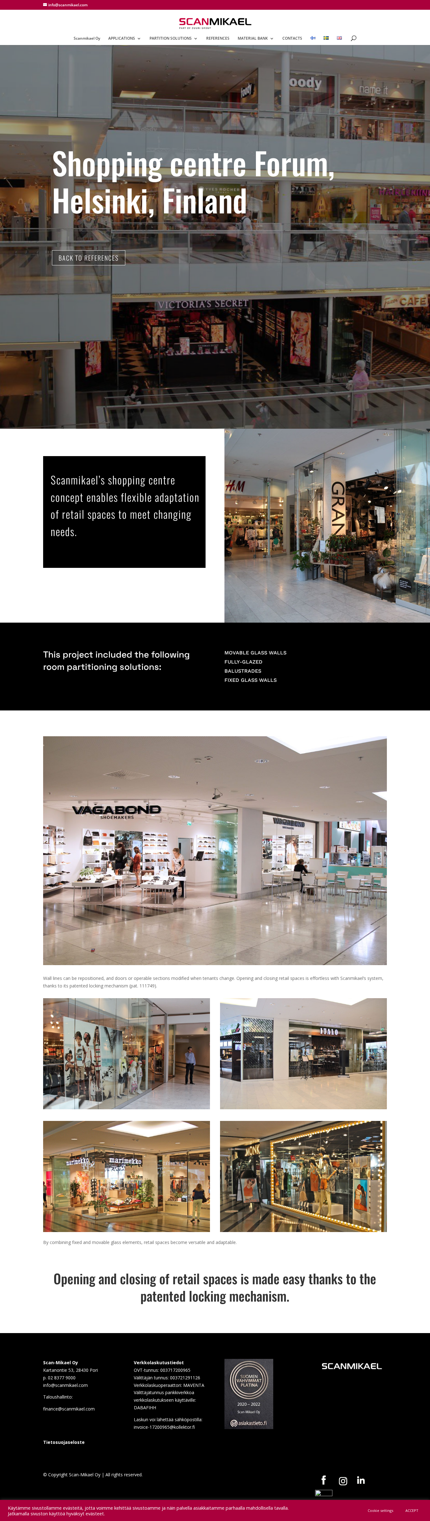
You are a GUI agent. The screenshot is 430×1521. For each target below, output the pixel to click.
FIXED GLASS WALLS (250, 680)
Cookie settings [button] (380, 1510)
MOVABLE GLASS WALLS (255, 653)
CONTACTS (292, 38)
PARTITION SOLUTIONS (171, 38)
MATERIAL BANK (253, 38)
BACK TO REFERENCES (89, 258)
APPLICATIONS (121, 38)
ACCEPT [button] (411, 1510)
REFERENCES (217, 38)
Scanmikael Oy (87, 38)
